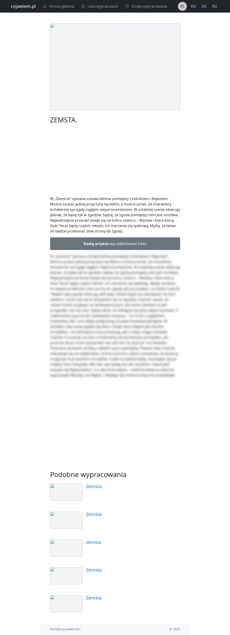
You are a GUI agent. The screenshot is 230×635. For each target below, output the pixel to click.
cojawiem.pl (23, 6)
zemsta (93, 542)
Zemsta (94, 486)
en (193, 6)
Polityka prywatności (65, 629)
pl (182, 6)
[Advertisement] (115, 160)
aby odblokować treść (115, 243)
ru (214, 6)
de (204, 6)
